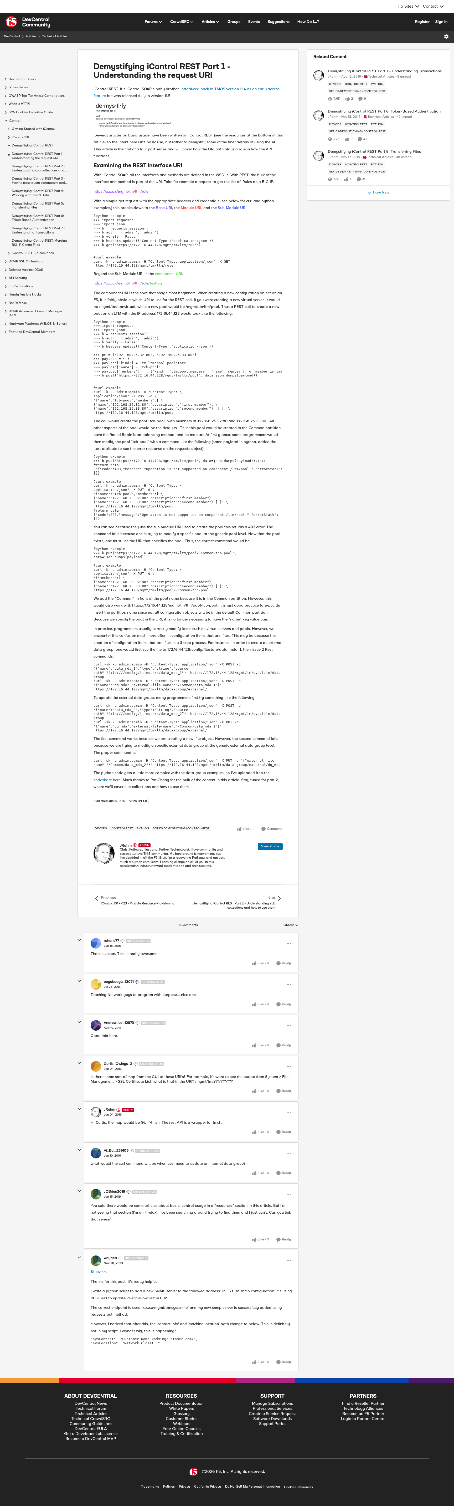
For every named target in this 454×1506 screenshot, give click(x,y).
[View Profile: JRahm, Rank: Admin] (104, 853)
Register (422, 21)
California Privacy (207, 1487)
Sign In (441, 21)
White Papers (181, 1408)
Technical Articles (55, 36)
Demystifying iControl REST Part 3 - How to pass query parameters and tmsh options (38, 181)
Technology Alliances (363, 1408)
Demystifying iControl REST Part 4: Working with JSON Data (38, 193)
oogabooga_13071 (119, 982)
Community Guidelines (91, 1423)
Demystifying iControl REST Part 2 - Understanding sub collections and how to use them (38, 168)
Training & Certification (182, 1433)
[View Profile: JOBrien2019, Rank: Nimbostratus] (96, 1194)
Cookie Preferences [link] (298, 1487)
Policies (169, 1487)
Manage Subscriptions (272, 1403)
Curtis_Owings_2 (118, 1064)
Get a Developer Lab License (91, 1433)
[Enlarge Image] (188, 115)
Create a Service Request (272, 1413)
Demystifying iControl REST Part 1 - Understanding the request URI (38, 156)
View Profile (270, 846)
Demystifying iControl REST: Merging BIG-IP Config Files (39, 243)
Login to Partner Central (363, 1418)
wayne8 (110, 1258)
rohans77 (111, 941)
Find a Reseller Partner (363, 1403)
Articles (31, 36)
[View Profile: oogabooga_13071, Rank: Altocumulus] (96, 984)
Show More (381, 193)
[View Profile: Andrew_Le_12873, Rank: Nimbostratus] (96, 1025)
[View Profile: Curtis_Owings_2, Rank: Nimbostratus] (96, 1066)
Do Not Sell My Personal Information (252, 1487)
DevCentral (12, 36)
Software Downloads (272, 1418)
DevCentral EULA (91, 1428)
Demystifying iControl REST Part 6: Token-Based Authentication (38, 218)
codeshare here (107, 779)
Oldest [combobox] (291, 925)
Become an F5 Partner (363, 1413)
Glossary (181, 1413)
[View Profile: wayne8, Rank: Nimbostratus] (96, 1260)
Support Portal (272, 1423)
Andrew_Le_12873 (119, 1023)
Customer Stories (181, 1418)
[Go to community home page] (28, 22)
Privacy (184, 1487)
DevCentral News (91, 1403)
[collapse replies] (79, 940)
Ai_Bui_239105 (116, 1150)
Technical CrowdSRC (90, 1418)
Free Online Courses (181, 1428)
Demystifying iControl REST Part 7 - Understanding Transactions (38, 230)
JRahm (126, 845)
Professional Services (272, 1408)
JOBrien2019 (114, 1191)
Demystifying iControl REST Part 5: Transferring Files (38, 206)
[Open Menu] (446, 36)
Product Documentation (181, 1403)
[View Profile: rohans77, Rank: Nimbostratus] (96, 943)
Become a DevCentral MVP (90, 1438)
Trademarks (150, 1487)
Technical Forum (91, 1408)
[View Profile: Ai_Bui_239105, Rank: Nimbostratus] (96, 1153)
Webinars (181, 1423)
